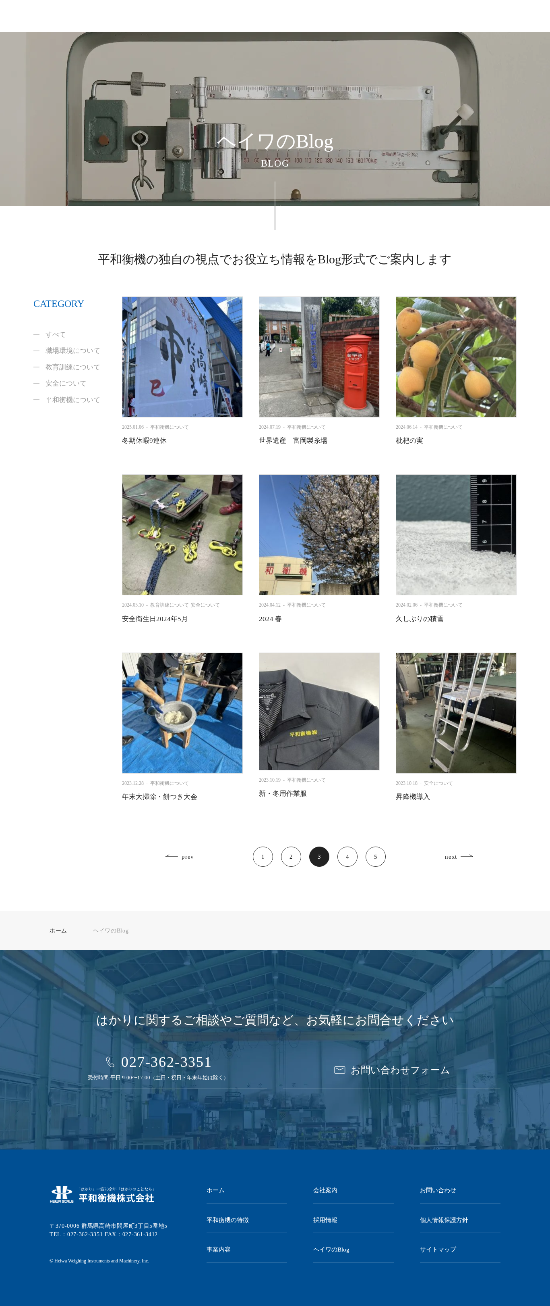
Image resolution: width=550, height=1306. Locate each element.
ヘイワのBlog (331, 1249)
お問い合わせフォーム (400, 1070)
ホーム (58, 931)
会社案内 (325, 1190)
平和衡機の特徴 (228, 1220)
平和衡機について (72, 400)
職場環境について (72, 351)
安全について (66, 383)
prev (188, 856)
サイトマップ (438, 1249)
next (451, 856)
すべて (55, 334)
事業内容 (219, 1249)
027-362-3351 (166, 1062)
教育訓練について (72, 367)
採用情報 (325, 1220)
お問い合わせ (438, 1190)
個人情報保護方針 (444, 1220)
